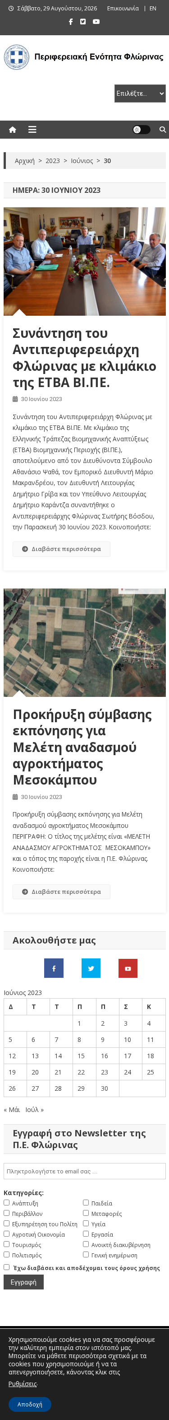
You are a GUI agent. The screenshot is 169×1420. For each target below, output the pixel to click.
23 (104, 1072)
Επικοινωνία (123, 8)
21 (58, 1072)
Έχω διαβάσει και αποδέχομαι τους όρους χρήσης (87, 1268)
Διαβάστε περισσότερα (66, 549)
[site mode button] (141, 129)
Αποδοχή (30, 1404)
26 (12, 1088)
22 (81, 1072)
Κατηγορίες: (24, 1192)
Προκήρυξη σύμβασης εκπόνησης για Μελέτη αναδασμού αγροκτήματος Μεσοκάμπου (82, 747)
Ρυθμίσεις (23, 1383)
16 (104, 1055)
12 (12, 1055)
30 (104, 1088)
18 (150, 1055)
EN (153, 8)
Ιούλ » (34, 1109)
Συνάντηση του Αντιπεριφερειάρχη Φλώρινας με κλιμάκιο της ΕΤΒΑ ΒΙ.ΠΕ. (84, 357)
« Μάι (12, 1109)
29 (81, 1088)
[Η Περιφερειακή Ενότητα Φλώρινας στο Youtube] (128, 967)
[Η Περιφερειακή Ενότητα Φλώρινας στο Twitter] (91, 967)
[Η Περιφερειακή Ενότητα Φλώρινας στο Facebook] (54, 967)
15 (81, 1055)
